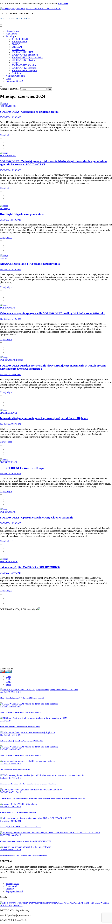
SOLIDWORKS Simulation (25, 54)
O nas (8, 78)
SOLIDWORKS (19, 41)
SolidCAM (17, 47)
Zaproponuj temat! (14, 81)
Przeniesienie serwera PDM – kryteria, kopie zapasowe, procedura (23, 855)
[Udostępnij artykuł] (1, 138)
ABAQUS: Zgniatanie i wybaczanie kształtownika (30, 263)
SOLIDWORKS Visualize (24, 65)
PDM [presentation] (8, 684)
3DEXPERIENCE (20, 39)
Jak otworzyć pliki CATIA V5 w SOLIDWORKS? (30, 567)
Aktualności (11, 33)
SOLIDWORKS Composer (24, 70)
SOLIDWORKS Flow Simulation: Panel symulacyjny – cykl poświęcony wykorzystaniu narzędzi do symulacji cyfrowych (42, 798)
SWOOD (16, 44)
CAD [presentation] (8, 676)
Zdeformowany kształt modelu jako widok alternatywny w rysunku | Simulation (28, 784)
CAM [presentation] (8, 679)
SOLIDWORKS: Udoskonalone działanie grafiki (29, 111)
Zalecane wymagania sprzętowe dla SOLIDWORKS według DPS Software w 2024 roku (52, 313)
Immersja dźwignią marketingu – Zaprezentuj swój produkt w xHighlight (44, 418)
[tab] (59, 676)
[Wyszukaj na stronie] (1, 86)
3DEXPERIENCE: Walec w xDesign (22, 468)
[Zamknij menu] (1, 26)
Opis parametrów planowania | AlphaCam (15, 769)
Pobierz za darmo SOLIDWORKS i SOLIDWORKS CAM (20, 712)
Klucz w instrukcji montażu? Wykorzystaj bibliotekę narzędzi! (22, 698)
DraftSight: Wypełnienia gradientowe (22, 214)
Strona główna (12, 31)
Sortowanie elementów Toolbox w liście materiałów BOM (20, 726)
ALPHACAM (18, 49)
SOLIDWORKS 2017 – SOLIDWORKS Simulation (18, 812)
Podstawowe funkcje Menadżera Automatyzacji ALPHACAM (21, 741)
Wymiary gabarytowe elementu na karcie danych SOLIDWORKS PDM (25, 841)
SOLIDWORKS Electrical (24, 68)
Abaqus (15, 62)
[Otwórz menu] (1, 24)
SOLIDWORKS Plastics (23, 60)
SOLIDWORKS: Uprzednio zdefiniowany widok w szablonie (36, 517)
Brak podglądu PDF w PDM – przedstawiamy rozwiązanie (20, 827)
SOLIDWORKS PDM (22, 52)
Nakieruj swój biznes (15, 76)
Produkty (10, 36)
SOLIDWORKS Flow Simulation (27, 57)
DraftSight (16, 73)
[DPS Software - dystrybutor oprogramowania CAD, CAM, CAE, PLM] (56, 905)
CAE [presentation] (8, 682)
